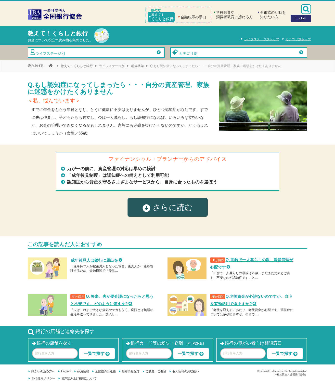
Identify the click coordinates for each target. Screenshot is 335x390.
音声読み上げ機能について (79, 378)
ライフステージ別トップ (261, 39)
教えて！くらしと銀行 (77, 66)
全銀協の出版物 (105, 371)
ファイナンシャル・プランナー (145, 159)
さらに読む (171, 207)
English (66, 371)
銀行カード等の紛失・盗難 (156, 343)
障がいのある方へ (43, 371)
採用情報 (83, 371)
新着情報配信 (131, 371)
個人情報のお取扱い (185, 371)
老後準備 (137, 66)
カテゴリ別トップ (298, 39)
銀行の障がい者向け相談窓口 (253, 343)
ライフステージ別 (50, 53)
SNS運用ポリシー (43, 378)
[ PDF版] (197, 343)
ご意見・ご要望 (156, 371)
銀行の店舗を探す (54, 343)
